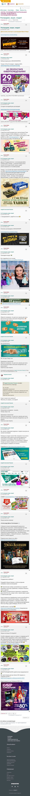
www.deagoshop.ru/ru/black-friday (9, 231)
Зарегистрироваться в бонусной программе (11, 760)
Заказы (8, 747)
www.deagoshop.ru (14, 137)
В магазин (6, 1)
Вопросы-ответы (10, 778)
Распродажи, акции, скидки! (11, 18)
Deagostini (20, 4)
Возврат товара (10, 777)
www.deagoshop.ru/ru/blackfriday (9, 34)
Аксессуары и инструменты (14, 740)
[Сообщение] (1, 29)
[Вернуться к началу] (29, 51)
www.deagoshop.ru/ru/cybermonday (10, 65)
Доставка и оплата (10, 775)
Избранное (9, 752)
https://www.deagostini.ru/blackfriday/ (10, 643)
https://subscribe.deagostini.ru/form (16, 446)
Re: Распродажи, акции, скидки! (7, 103)
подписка (12, 4)
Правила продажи (10, 765)
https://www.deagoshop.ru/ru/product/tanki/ (15, 171)
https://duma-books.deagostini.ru (9, 540)
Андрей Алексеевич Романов (7, 209)
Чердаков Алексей (7, 374)
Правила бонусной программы (10, 763)
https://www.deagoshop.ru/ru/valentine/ (10, 608)
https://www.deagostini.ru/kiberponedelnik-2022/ (12, 678)
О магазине (9, 772)
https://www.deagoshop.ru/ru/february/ (11, 303)
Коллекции (10, 736)
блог (5, 4)
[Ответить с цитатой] (26, 25)
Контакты (9, 780)
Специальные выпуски (13, 739)
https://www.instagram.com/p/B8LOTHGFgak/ (12, 259)
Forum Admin (6, 23)
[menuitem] (25, 8)
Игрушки (9, 737)
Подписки (9, 749)
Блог (8, 774)
